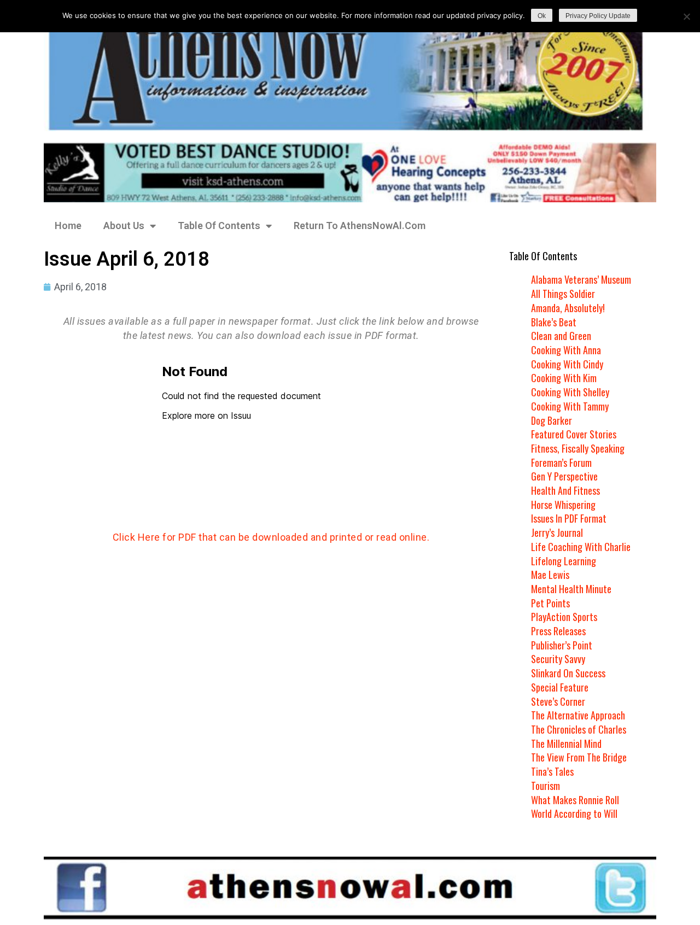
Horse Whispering (563, 504)
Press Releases (558, 631)
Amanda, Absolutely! (568, 308)
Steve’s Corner (558, 701)
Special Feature (559, 687)
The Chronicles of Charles (578, 729)
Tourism (545, 785)
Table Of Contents (219, 225)
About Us (123, 225)
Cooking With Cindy (567, 364)
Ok (542, 16)
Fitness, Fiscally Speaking (578, 448)
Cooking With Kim (564, 378)
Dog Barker (551, 420)
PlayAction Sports (564, 617)
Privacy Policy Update (598, 16)
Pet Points (550, 603)
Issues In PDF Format (568, 518)
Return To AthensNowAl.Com (359, 225)
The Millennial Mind (566, 743)
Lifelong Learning (563, 561)
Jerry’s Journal (557, 532)
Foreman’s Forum (561, 462)
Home (68, 225)
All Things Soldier (563, 293)
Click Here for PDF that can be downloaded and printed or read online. (271, 537)
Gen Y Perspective (564, 476)
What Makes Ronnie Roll (575, 800)
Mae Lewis (550, 574)
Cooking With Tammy (570, 406)
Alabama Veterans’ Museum (581, 279)
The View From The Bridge (579, 757)
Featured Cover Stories (573, 434)
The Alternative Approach (578, 715)
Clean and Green (561, 336)
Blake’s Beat (553, 322)
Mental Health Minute (571, 589)
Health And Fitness (565, 490)
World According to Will (574, 813)
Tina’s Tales (552, 771)
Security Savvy (558, 659)
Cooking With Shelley (570, 392)
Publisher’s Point (561, 645)
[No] (686, 16)
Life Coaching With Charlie (581, 547)
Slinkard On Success (568, 673)
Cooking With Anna (566, 350)
